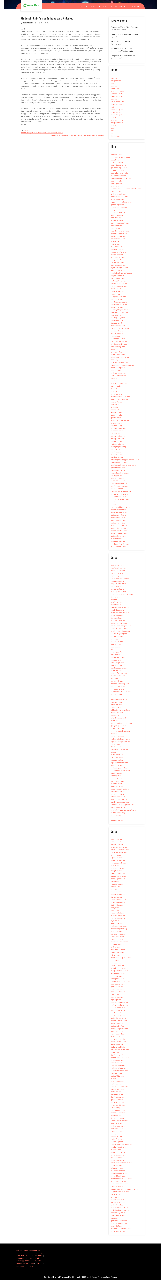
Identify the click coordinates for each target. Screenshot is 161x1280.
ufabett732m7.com (118, 1113)
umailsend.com (116, 225)
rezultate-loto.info (118, 1007)
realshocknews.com (118, 375)
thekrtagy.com (116, 1165)
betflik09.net (115, 886)
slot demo (115, 125)
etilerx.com (115, 1052)
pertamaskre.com (117, 186)
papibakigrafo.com (118, 773)
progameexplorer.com (119, 1207)
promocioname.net (118, 686)
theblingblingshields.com (120, 310)
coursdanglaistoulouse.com (121, 578)
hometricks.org (116, 441)
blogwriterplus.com (118, 165)
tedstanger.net (116, 1073)
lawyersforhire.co (117, 275)
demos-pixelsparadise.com (121, 607)
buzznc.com (115, 1194)
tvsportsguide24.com (119, 341)
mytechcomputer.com (119, 1223)
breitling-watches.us (118, 591)
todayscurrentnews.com (120, 499)
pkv (112, 130)
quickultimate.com (118, 467)
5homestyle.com (117, 820)
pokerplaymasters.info (119, 173)
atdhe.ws (114, 734)
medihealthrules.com (119, 1147)
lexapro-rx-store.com (119, 799)
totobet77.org (116, 504)
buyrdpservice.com (118, 239)
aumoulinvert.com (118, 765)
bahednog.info (116, 181)
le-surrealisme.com (118, 620)
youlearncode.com (118, 918)
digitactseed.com (117, 952)
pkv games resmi (117, 123)
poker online (115, 83)
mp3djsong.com (117, 576)
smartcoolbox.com (118, 481)
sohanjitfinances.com (119, 483)
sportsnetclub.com (118, 249)
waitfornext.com (117, 1084)
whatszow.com (116, 931)
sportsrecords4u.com (119, 1013)
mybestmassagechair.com (120, 741)
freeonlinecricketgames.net (121, 691)
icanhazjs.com (116, 776)
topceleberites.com (118, 1015)
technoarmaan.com (118, 1186)
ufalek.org (114, 360)
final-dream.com (117, 1094)
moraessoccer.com (118, 676)
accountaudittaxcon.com (120, 420)
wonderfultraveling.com (120, 684)
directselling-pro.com (119, 1213)
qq (112, 133)
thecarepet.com (117, 162)
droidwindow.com (117, 1118)
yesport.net (115, 241)
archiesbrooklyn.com (119, 699)
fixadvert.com (116, 597)
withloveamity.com (118, 915)
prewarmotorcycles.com (120, 613)
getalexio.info (116, 418)
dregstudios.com (117, 670)
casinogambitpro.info (119, 170)
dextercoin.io (116, 815)
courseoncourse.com (118, 175)
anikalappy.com (117, 1044)
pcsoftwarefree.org (118, 902)
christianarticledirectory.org (121, 818)
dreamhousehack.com (119, 1173)
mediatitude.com (117, 610)
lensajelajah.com (117, 884)
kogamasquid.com (118, 807)
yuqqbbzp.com (116, 976)
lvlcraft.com (115, 955)
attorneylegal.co (117, 333)
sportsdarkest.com (118, 291)
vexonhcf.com (116, 605)
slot (26, 130)
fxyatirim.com (116, 921)
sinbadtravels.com (118, 212)
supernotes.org (116, 394)
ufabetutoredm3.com (119, 531)
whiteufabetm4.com (118, 1042)
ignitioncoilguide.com (119, 1220)
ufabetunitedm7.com (119, 525)
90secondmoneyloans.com (121, 957)
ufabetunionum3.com (119, 1021)
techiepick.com (116, 1131)
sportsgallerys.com (118, 318)
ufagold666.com (117, 1123)
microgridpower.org (118, 446)
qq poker (26, 1263)
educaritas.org (116, 881)
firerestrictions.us (117, 697)
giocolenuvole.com (118, 910)
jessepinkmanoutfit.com (120, 223)
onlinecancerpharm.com (120, 357)
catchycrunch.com (117, 868)
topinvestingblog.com (119, 634)
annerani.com (116, 644)
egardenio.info (116, 412)
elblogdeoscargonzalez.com (121, 710)
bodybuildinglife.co (118, 368)
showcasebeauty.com (119, 623)
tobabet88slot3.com (118, 496)
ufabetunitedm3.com (118, 523)
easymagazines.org (118, 436)
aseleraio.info (116, 407)
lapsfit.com (115, 994)
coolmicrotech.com (118, 1171)
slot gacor (134, 6)
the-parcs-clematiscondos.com (122, 157)
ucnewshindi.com (117, 199)
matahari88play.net (118, 281)
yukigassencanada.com (119, 971)
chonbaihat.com (117, 707)
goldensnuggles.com (119, 233)
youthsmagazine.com (119, 286)
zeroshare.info (116, 652)
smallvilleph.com (117, 662)
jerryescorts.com (117, 331)
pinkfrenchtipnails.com (119, 312)
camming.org (116, 855)
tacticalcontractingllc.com (121, 491)
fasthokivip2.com (117, 262)
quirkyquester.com (118, 470)
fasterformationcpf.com (120, 231)
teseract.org (115, 1107)
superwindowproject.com (120, 770)
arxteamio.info (116, 415)
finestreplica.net (117, 1055)
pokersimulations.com (119, 1002)
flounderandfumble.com (120, 1057)
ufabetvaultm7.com (118, 1026)
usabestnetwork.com (118, 220)
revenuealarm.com (118, 1215)
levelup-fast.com (117, 997)
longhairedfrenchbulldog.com (122, 273)
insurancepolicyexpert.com (121, 626)
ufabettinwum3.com (118, 520)
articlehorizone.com (118, 973)
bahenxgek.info (116, 183)
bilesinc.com (115, 655)
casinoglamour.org (118, 812)
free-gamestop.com (118, 210)
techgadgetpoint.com (119, 339)
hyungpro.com (116, 299)
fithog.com (115, 720)
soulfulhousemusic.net (119, 486)
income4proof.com (118, 879)
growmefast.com (117, 352)
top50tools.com (117, 636)
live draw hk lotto (117, 102)
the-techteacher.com (118, 1176)
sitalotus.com (116, 391)
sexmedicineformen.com (120, 473)
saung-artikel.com (117, 260)
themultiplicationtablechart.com (123, 810)
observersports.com (118, 265)
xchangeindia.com (117, 1168)
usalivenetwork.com (118, 194)
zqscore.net (115, 404)
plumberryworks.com (119, 462)
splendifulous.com (118, 1010)
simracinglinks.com (118, 615)
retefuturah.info (117, 1063)
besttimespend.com (118, 428)
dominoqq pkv (116, 136)
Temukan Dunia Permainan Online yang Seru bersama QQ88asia (77, 135)
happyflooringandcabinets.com (122, 365)
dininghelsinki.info (118, 1047)
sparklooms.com (117, 489)
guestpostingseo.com (119, 168)
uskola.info (115, 1078)
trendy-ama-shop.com (119, 1110)
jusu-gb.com (115, 160)
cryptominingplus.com (119, 268)
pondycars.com (116, 1136)
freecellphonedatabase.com (121, 202)
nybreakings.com (117, 1160)
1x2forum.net (116, 842)
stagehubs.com (116, 839)
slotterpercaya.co (117, 478)
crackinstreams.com (118, 984)
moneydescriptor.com (119, 283)
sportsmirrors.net (117, 320)
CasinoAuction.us (117, 757)
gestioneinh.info (117, 1099)
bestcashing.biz (116, 694)
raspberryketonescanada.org (121, 1144)
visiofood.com (116, 1115)
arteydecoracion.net (118, 718)
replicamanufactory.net (119, 1005)
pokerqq (114, 86)
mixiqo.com (115, 449)
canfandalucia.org (117, 1155)
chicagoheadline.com (119, 852)
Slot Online (90, 6)
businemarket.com (118, 278)
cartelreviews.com (117, 944)
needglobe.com (117, 452)
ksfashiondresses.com (119, 383)
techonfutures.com (118, 1139)
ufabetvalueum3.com (118, 1023)
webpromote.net (117, 712)
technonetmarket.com (119, 1071)
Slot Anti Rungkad (118, 6)
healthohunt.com (117, 1060)
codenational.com (117, 1205)
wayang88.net (116, 1036)
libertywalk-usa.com (118, 568)
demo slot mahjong (118, 96)
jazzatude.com (116, 647)
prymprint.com (116, 423)
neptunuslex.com (117, 581)
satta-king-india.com (118, 968)
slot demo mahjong (118, 94)
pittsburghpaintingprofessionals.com (125, 460)
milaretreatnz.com (118, 657)
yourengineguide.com (119, 1157)
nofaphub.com (116, 871)
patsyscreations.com (118, 876)
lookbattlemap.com (118, 236)
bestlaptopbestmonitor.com (121, 723)
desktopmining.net (118, 794)
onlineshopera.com (118, 894)
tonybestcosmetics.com (120, 1192)
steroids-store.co (117, 715)
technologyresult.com (119, 926)
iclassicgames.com (118, 257)
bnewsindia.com (117, 1128)
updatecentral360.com (119, 399)
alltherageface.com (118, 1202)
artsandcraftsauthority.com (121, 1228)
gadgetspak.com (117, 986)
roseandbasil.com (117, 728)
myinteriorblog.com (118, 1126)
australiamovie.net (118, 570)
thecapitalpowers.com (119, 494)
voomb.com (115, 336)
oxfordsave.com (117, 254)
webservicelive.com (118, 1231)
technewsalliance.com (119, 1068)
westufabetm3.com (118, 541)
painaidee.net (116, 289)
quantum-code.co (117, 1089)
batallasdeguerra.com (119, 668)
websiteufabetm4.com (119, 1039)
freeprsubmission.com (119, 1121)
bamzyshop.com (117, 1134)
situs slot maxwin (117, 91)
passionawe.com (117, 457)
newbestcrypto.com (118, 252)
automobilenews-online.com (121, 1178)
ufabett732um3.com (118, 1076)
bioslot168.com (116, 1226)
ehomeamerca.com (118, 934)
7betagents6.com (117, 978)
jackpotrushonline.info (119, 197)
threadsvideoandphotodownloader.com (126, 189)
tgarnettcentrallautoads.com (122, 594)
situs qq (19, 1263)
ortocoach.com (116, 454)
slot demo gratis (117, 109)
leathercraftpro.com (118, 444)
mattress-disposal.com (119, 362)
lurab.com (114, 1218)
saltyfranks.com (117, 641)
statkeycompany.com (119, 628)
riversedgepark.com (118, 863)
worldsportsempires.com (120, 396)
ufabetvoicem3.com (118, 1031)
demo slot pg (116, 112)
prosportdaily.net (117, 1102)
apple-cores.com (117, 786)
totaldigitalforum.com (119, 1184)
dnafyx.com (115, 907)
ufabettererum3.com (118, 510)
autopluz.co (115, 599)
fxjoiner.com (115, 1197)
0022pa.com (115, 649)
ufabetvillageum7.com (119, 1028)
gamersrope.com (117, 204)
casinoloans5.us (117, 755)
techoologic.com (117, 1142)
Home (80, 6)
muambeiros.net (117, 702)
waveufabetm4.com (118, 1034)
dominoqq (20, 1253)
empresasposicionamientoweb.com (124, 1189)
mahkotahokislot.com (119, 354)
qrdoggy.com (116, 370)
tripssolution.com (117, 965)
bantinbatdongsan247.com (121, 178)
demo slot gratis (117, 115)
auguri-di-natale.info (118, 584)
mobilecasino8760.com (119, 749)
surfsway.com (116, 947)
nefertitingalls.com (118, 873)
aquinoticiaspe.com (118, 270)
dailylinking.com (117, 905)
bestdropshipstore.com (119, 942)
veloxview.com (116, 539)
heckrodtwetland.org (119, 736)
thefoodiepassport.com (119, 768)
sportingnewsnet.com (119, 302)
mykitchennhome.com (119, 762)
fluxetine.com (116, 747)
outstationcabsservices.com (121, 1163)
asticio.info (115, 410)
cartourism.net (116, 783)
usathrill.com (116, 1149)
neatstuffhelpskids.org (119, 673)
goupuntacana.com (118, 860)
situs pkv (114, 78)
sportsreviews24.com (119, 344)
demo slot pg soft (117, 104)
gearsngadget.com (118, 989)
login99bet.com (117, 844)
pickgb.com (115, 378)
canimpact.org (116, 778)
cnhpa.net (114, 389)
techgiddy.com (116, 191)
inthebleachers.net (118, 797)
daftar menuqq (22, 1250)
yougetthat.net (116, 247)
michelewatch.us (117, 586)
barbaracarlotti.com (118, 791)
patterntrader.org (117, 386)
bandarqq (20, 1261)
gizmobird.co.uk (117, 573)
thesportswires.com (118, 297)
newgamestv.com (117, 315)
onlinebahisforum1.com (120, 850)
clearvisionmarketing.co (120, 1086)
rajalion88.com (116, 857)
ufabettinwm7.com (118, 517)
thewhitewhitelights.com (120, 731)
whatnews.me (116, 1092)
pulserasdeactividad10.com (121, 789)
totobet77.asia (116, 502)
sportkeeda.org (116, 425)
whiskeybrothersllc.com (120, 544)
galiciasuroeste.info (118, 665)
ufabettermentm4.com (119, 512)
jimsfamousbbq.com (118, 565)
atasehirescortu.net (118, 325)
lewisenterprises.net (118, 900)
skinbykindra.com (117, 1199)
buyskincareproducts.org (120, 802)
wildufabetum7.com (118, 546)
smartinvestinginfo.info (119, 1065)
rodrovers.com (116, 963)
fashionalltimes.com (118, 1181)
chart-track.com (117, 681)
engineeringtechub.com (120, 328)
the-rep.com (115, 639)
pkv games (39, 1253)
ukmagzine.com (117, 215)
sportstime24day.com (119, 304)
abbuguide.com (116, 923)
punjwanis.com (116, 154)
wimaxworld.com (117, 689)
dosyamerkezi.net (117, 618)
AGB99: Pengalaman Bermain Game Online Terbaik (42, 133)
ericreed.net (115, 744)
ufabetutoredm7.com (119, 533)
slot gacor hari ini (32, 1258)
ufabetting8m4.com (118, 1018)
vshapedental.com (118, 1152)
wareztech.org (116, 218)
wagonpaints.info (117, 1081)
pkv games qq (116, 80)
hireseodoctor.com (118, 992)
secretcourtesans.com (119, 847)
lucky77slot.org (117, 349)
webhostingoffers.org (119, 929)
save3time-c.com (117, 602)
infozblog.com (116, 705)
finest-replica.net (117, 1097)
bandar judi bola (117, 88)
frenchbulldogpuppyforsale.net (122, 805)
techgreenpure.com (118, 939)
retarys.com (115, 228)
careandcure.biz (117, 431)
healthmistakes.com (118, 381)
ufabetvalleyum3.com (119, 536)
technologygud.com (118, 373)
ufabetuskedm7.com (118, 528)
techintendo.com (117, 936)
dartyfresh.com (116, 897)
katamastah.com (117, 402)
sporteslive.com (117, 307)
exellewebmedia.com (119, 207)
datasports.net (116, 323)
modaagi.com (116, 660)
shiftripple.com (116, 475)
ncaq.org (114, 889)
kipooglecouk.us (117, 760)
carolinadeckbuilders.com (120, 631)
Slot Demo (102, 6)
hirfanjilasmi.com (117, 439)
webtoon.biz (115, 294)
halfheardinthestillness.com (121, 739)
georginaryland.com (118, 726)
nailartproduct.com (118, 950)
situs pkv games (117, 120)
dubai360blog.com (118, 346)
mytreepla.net (116, 1000)
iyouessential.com (117, 913)
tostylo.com (115, 244)
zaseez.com (115, 865)
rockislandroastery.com (120, 1210)
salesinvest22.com (118, 1105)
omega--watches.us (118, 589)
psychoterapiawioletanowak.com (123, 465)
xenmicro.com (116, 892)
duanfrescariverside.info (120, 1050)
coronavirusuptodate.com (120, 981)
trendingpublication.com (120, 507)
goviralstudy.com (117, 781)
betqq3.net (115, 752)
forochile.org (116, 678)
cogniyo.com (115, 433)
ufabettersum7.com (118, 515)
